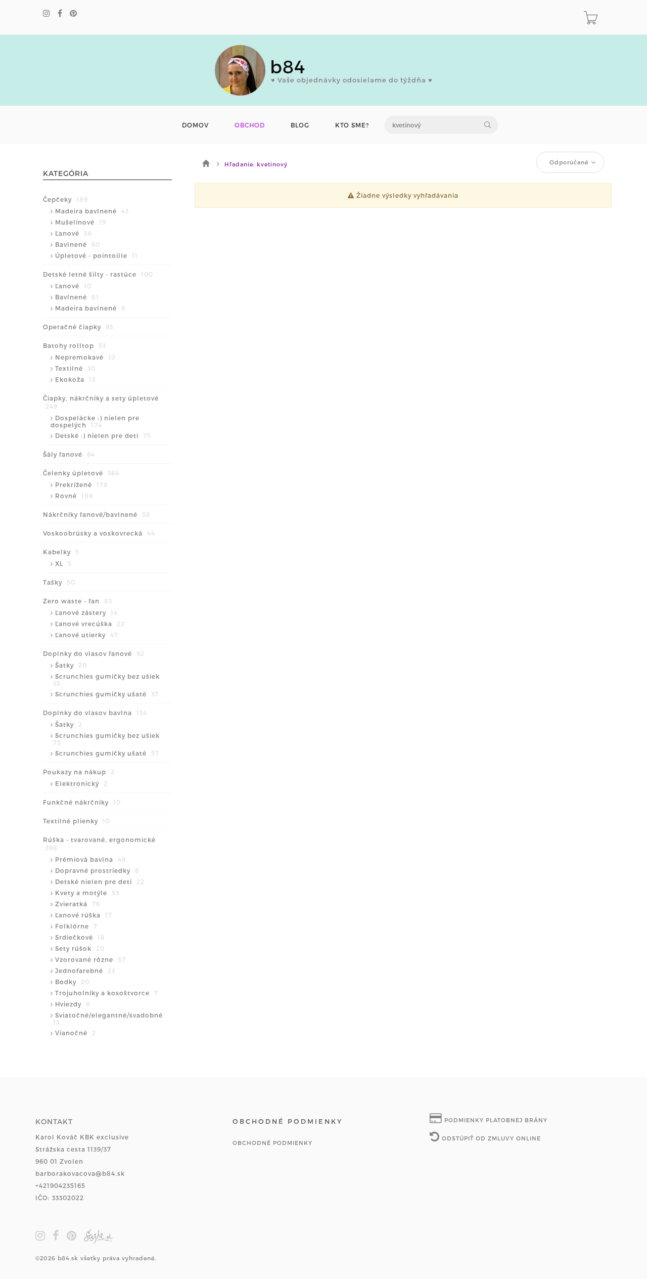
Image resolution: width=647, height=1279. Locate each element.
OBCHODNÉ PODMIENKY (272, 1142)
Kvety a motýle (87, 892)
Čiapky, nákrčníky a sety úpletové (101, 402)
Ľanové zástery (86, 612)
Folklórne (76, 926)
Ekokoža (75, 379)
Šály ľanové (69, 454)
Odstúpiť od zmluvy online (490, 1138)
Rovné (74, 495)
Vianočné (75, 1032)
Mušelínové (80, 222)
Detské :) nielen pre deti (103, 435)
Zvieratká (77, 903)
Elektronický (81, 783)
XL (63, 563)
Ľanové (73, 233)
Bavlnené (77, 244)
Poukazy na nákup (79, 771)
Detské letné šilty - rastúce (98, 274)
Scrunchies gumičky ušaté (107, 693)
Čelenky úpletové (81, 472)
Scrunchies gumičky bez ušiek (106, 680)
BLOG (300, 125)
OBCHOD (250, 125)
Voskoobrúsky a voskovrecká (99, 533)
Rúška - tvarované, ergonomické (99, 843)
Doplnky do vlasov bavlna (95, 712)
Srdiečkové (80, 937)
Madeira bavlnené (92, 210)
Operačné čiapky (78, 326)
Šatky (71, 665)
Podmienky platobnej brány (494, 1120)
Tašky (59, 582)
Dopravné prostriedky (97, 870)
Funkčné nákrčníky (82, 802)
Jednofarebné (85, 970)
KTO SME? (352, 125)
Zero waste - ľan (77, 600)
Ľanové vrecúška (90, 623)
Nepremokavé (85, 357)
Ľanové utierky (86, 634)
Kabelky (61, 551)
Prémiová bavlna (90, 859)
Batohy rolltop (74, 345)
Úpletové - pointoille (96, 255)
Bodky (72, 981)
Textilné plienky (76, 820)
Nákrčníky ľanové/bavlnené (97, 514)
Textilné (75, 368)
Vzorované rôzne (90, 959)
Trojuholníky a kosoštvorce (106, 992)
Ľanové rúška (83, 914)
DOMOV (195, 125)
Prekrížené (81, 484)
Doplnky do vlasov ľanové (94, 653)
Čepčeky (65, 199)
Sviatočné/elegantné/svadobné (108, 1018)
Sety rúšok (80, 948)
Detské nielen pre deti (100, 881)
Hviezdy (72, 1003)
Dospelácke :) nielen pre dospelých (95, 421)
